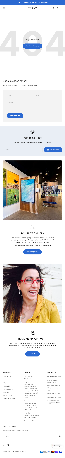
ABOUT (5, 380)
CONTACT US (7, 376)
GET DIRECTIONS (32, 252)
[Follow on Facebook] (4, 445)
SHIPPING (6, 392)
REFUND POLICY (8, 395)
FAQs (4, 383)
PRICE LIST (6, 386)
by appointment (46, 245)
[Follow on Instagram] (8, 445)
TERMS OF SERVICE (9, 399)
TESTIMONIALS (8, 389)
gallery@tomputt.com (54, 397)
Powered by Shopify (20, 451)
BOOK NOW (32, 354)
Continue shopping (32, 46)
